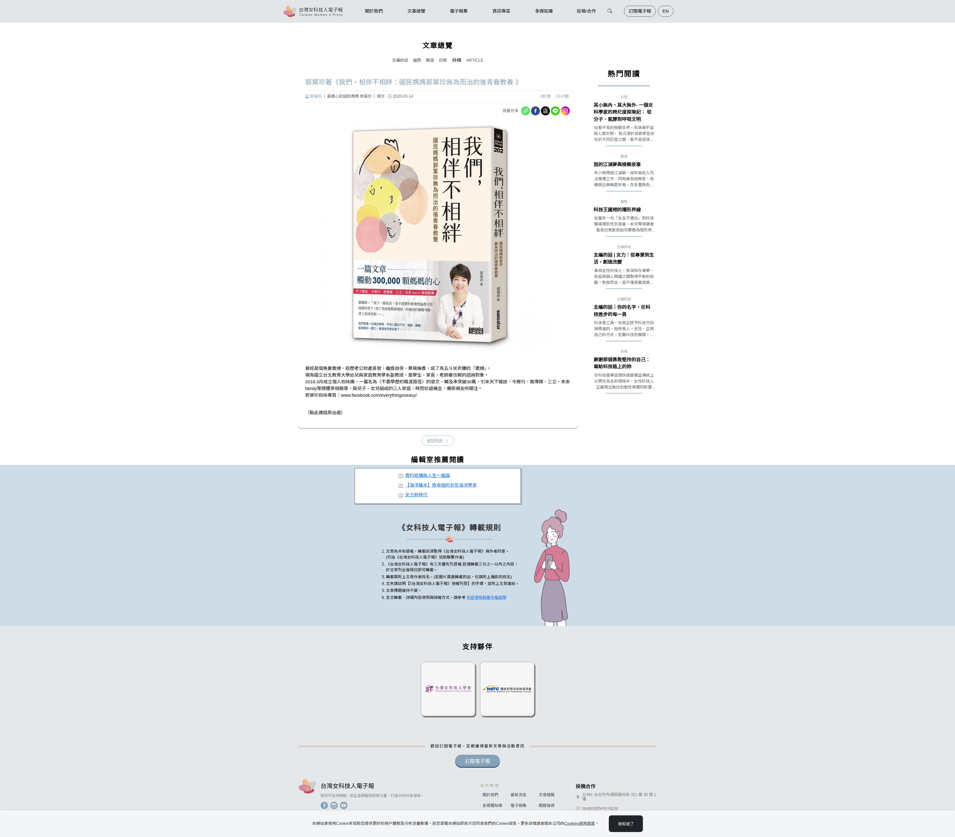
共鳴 (456, 60)
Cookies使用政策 (579, 823)
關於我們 (490, 795)
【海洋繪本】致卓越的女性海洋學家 (441, 485)
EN (666, 11)
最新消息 (518, 795)
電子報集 (518, 805)
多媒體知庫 (492, 805)
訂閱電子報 (640, 11)
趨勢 (417, 60)
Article (474, 60)
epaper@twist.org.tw (600, 808)
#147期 (562, 96)
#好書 (545, 96)
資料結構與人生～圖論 (427, 475)
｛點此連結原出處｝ (325, 412)
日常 (443, 60)
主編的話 (400, 60)
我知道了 (626, 824)
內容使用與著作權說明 (486, 597)
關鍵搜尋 (547, 805)
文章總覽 (547, 795)
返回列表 (435, 441)
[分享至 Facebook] (535, 110)
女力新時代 (416, 494)
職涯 (430, 60)
